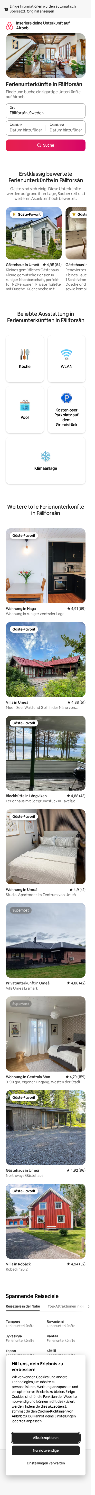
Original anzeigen (40, 11)
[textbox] (26, 130)
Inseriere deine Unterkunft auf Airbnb (43, 26)
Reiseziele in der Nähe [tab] (23, 1306)
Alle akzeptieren (45, 1438)
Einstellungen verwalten (46, 1463)
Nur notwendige (46, 1450)
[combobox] (46, 113)
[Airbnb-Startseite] (9, 25)
